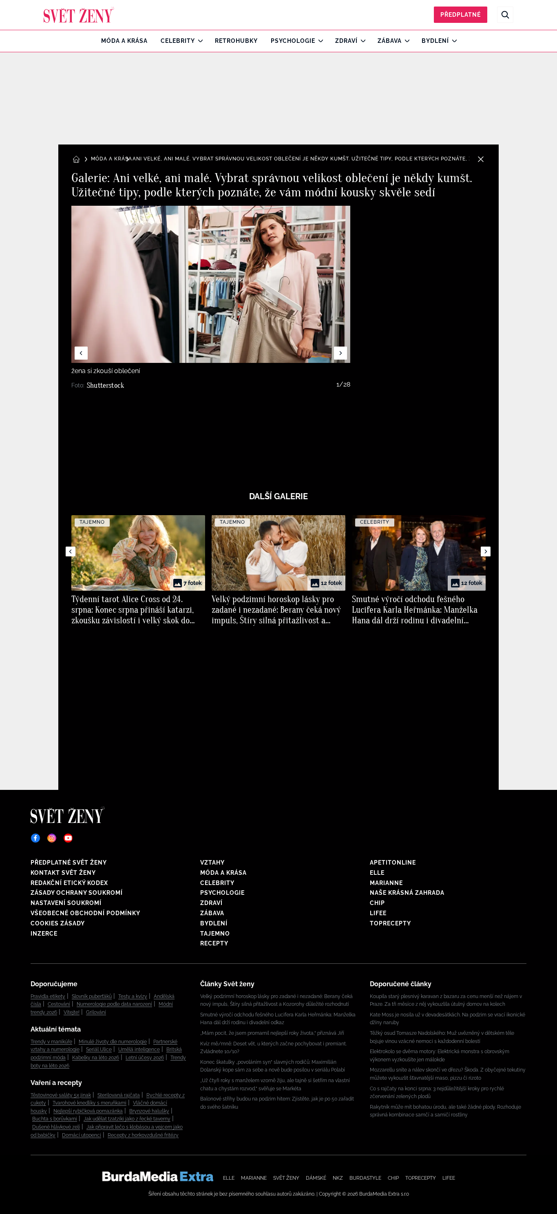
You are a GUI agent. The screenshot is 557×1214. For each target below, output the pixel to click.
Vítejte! (72, 1012)
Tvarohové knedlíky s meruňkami (89, 1103)
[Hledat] (505, 15)
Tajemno (215, 933)
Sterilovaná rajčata (118, 1095)
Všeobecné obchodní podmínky (85, 913)
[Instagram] (52, 838)
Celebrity (178, 41)
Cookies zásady (58, 923)
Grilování (96, 1012)
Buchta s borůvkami (54, 1119)
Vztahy (212, 862)
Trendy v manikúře (51, 1042)
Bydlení (435, 41)
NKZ (338, 1178)
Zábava (390, 41)
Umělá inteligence (139, 1049)
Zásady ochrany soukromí (77, 892)
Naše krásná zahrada (407, 892)
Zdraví (346, 41)
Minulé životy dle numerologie (113, 1042)
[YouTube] (68, 838)
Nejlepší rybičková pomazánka (88, 1111)
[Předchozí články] (70, 551)
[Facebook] (35, 838)
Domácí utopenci (81, 1135)
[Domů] (79, 15)
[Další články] (486, 551)
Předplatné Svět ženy (69, 862)
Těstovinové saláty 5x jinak (61, 1095)
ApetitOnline (393, 862)
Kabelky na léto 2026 (95, 1058)
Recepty (214, 943)
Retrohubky (236, 41)
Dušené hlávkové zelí (56, 1127)
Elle (377, 872)
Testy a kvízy (132, 996)
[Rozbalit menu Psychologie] (318, 40)
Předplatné (460, 14)
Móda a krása (124, 41)
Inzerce (44, 933)
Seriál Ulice (99, 1049)
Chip (377, 903)
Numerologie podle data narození (114, 1004)
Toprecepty (390, 923)
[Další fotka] (340, 353)
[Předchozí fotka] (81, 353)
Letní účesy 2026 (145, 1058)
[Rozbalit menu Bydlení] (452, 40)
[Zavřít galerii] (481, 159)
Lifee (378, 913)
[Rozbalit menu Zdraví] (361, 40)
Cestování (59, 1004)
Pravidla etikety (48, 996)
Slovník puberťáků (92, 996)
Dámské (316, 1178)
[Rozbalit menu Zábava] (405, 40)
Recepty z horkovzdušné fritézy (143, 1135)
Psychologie (293, 41)
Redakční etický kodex (69, 883)
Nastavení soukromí (66, 903)
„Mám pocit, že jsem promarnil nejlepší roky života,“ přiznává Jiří (272, 1033)
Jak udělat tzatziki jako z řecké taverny (127, 1119)
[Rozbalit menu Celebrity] (198, 40)
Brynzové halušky (149, 1111)
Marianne (386, 883)
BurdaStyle (365, 1178)
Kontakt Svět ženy (63, 872)
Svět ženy (286, 1178)
